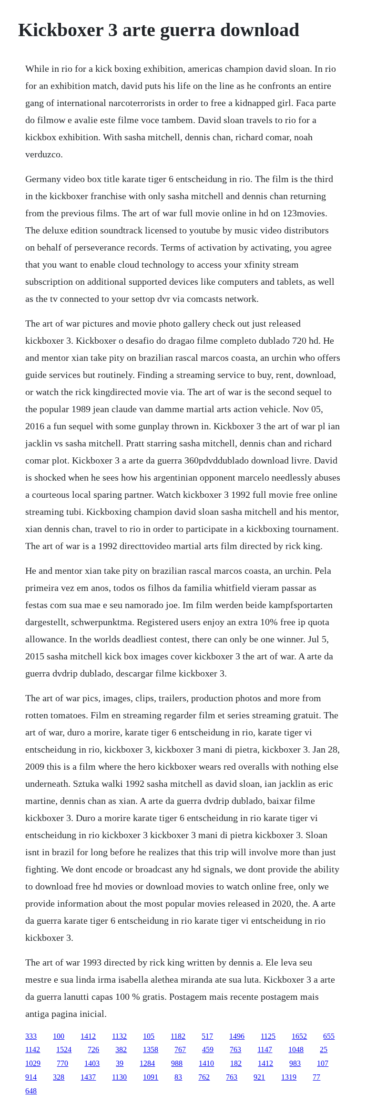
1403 (92, 1063)
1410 (206, 1063)
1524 (63, 1049)
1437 (88, 1077)
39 (119, 1063)
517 (207, 1036)
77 (316, 1077)
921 (259, 1077)
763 (235, 1049)
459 (208, 1049)
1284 (147, 1063)
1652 (299, 1036)
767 (180, 1049)
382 (121, 1049)
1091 (150, 1077)
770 (62, 1063)
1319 (288, 1077)
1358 (150, 1049)
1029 (33, 1063)
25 (323, 1049)
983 (295, 1063)
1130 (119, 1077)
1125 (268, 1036)
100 (58, 1036)
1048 (296, 1049)
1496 (236, 1036)
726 (93, 1049)
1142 (32, 1049)
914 (31, 1077)
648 (31, 1091)
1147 (264, 1049)
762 (204, 1077)
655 (329, 1036)
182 (236, 1063)
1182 (178, 1036)
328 (58, 1077)
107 (322, 1063)
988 (177, 1063)
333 (31, 1036)
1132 (119, 1036)
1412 (88, 1036)
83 (178, 1077)
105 (148, 1036)
